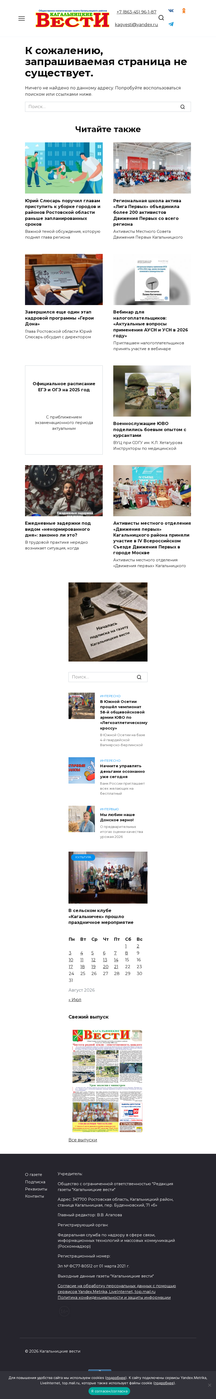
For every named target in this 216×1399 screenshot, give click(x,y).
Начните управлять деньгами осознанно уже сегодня (122, 771)
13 (105, 959)
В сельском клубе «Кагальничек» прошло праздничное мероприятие (101, 916)
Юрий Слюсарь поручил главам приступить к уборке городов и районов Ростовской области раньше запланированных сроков (62, 212)
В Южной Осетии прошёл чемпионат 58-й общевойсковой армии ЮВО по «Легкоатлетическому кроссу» (124, 715)
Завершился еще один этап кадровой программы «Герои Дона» (59, 318)
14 (116, 959)
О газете (33, 1174)
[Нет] (209, 1385)
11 (82, 959)
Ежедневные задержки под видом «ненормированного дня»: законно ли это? (58, 529)
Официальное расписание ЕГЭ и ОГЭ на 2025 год (64, 386)
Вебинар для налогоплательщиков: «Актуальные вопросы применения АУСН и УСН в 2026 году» (150, 324)
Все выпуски (82, 1139)
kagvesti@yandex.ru (136, 24)
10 (71, 959)
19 (93, 966)
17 (71, 966)
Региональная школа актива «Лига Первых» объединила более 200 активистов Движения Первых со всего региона (147, 212)
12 (93, 959)
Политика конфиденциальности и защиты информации (114, 1297)
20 (106, 966)
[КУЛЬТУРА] (108, 900)
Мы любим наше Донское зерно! (117, 817)
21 (116, 966)
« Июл (74, 999)
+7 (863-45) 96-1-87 (136, 12)
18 (82, 966)
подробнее (115, 1378)
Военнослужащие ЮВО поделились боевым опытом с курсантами (149, 429)
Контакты (34, 1196)
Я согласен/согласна (109, 1391)
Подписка (35, 1182)
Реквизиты (36, 1189)
